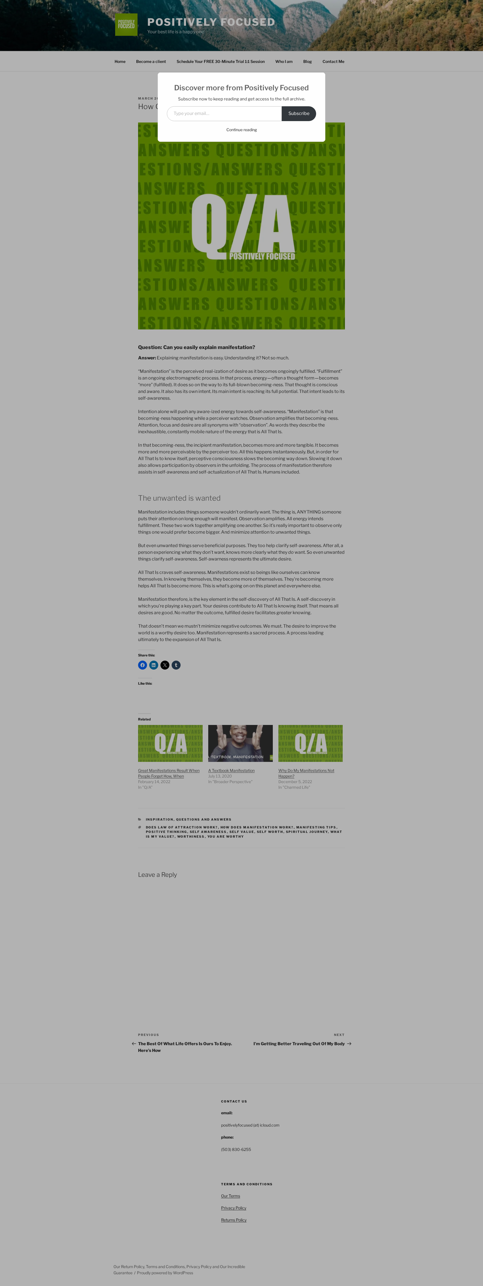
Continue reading (241, 129)
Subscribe (298, 113)
